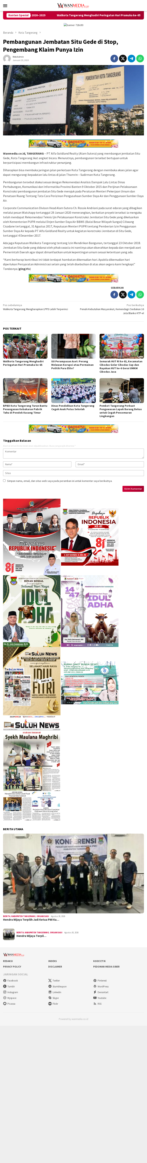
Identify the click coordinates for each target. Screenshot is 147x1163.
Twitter (56, 980)
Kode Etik (99, 961)
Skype (56, 998)
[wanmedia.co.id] (73, 5)
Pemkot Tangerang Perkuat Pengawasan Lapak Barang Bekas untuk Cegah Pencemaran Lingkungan (121, 411)
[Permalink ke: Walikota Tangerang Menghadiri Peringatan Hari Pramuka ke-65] (25, 346)
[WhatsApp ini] (140, 58)
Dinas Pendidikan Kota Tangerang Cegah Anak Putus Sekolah (72, 407)
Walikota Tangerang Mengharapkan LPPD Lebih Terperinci (35, 307)
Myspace (11, 998)
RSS (99, 1003)
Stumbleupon (60, 986)
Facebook (12, 980)
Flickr (55, 1003)
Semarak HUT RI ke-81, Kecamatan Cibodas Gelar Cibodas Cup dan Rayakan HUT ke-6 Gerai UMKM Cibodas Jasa (121, 366)
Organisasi (43, 916)
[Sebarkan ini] (114, 58)
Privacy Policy (12, 966)
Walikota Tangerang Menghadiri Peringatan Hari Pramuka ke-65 (61, 15)
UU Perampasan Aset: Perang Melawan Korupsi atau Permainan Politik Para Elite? (72, 365)
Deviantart (103, 992)
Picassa (11, 1003)
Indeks (52, 961)
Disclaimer (55, 966)
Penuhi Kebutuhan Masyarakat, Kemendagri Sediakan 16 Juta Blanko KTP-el (112, 309)
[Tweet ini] (123, 58)
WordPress (103, 986)
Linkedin (57, 992)
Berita (6, 916)
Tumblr (11, 986)
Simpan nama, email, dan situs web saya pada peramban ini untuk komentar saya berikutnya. (59, 481)
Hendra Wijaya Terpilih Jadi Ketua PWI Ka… (31, 919)
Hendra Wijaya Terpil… (31, 936)
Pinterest (102, 980)
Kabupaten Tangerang (23, 916)
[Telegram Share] (131, 58)
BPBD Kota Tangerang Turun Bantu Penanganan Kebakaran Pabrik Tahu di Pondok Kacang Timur (25, 409)
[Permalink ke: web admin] (7, 58)
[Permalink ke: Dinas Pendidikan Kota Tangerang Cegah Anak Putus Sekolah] (73, 390)
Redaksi (8, 961)
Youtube (102, 998)
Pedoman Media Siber (106, 966)
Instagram (12, 992)
